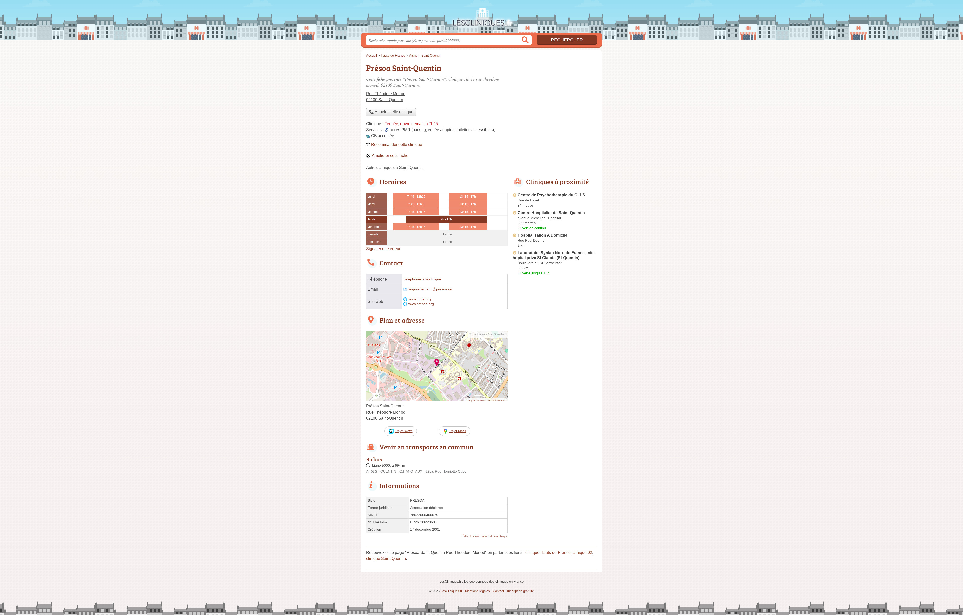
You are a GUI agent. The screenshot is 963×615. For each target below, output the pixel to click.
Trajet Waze (404, 431)
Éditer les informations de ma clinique (485, 536)
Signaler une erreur (383, 249)
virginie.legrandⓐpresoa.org (430, 289)
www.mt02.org (419, 299)
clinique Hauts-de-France (548, 552)
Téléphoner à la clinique (422, 279)
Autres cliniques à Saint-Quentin (395, 167)
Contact (498, 591)
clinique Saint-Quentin (386, 558)
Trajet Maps (457, 431)
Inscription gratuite (520, 591)
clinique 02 (582, 552)
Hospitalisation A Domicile (542, 235)
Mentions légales (477, 591)
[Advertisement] (555, 394)
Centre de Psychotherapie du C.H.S (551, 195)
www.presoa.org (421, 304)
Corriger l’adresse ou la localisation (486, 400)
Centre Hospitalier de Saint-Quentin (551, 213)
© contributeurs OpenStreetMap (487, 334)
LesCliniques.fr (481, 18)
